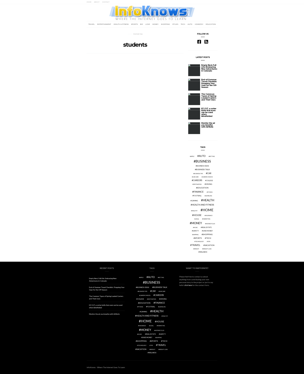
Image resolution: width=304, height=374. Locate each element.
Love (147, 24)
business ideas (203, 166)
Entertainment (104, 24)
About (97, 2)
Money (155, 24)
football (197, 196)
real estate (207, 227)
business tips (198, 173)
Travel (91, 24)
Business (203, 161)
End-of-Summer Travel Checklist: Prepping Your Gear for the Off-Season (209, 83)
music (196, 227)
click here (188, 285)
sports (198, 238)
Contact (106, 2)
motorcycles (210, 223)
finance (199, 191)
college (209, 180)
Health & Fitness (121, 24)
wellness (203, 252)
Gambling (208, 195)
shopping (208, 234)
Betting (212, 156)
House (197, 215)
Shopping (165, 24)
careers (197, 180)
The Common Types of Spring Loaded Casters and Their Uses (208, 97)
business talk (203, 169)
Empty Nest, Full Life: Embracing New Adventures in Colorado (209, 68)
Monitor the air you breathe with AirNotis (208, 125)
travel (196, 245)
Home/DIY (199, 24)
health (208, 200)
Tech (183, 24)
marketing (206, 219)
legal (197, 219)
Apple (192, 156)
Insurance (208, 215)
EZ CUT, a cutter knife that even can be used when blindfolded (208, 112)
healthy (194, 210)
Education (211, 24)
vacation (209, 245)
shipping (196, 234)
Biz (141, 24)
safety (196, 231)
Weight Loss (207, 249)
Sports (134, 24)
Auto (190, 24)
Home (89, 2)
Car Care (196, 177)
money (196, 223)
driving (209, 184)
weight (196, 249)
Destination (197, 184)
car (209, 173)
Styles (175, 24)
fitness (209, 192)
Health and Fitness (203, 205)
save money (208, 231)
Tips (209, 241)
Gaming (194, 201)
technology (199, 241)
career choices (207, 177)
